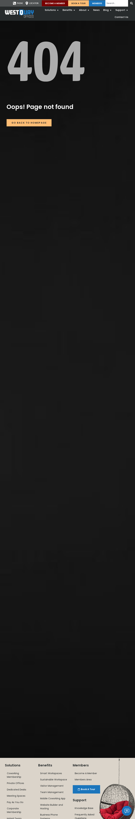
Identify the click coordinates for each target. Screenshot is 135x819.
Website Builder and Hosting (51, 806)
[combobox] (116, 3)
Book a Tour (78, 3)
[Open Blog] (110, 10)
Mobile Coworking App (52, 798)
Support (79, 800)
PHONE (20, 3)
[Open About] (88, 10)
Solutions (12, 765)
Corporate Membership (14, 810)
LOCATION (34, 3)
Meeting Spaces (16, 795)
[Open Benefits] (74, 10)
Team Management (52, 792)
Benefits (45, 765)
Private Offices (15, 783)
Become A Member (55, 3)
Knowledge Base (84, 808)
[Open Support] (127, 10)
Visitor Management (52, 785)
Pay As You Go (15, 802)
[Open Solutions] (58, 10)
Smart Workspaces (51, 773)
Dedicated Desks (16, 789)
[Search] (131, 3)
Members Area (83, 779)
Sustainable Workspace (53, 779)
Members (97, 3)
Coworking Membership (14, 775)
